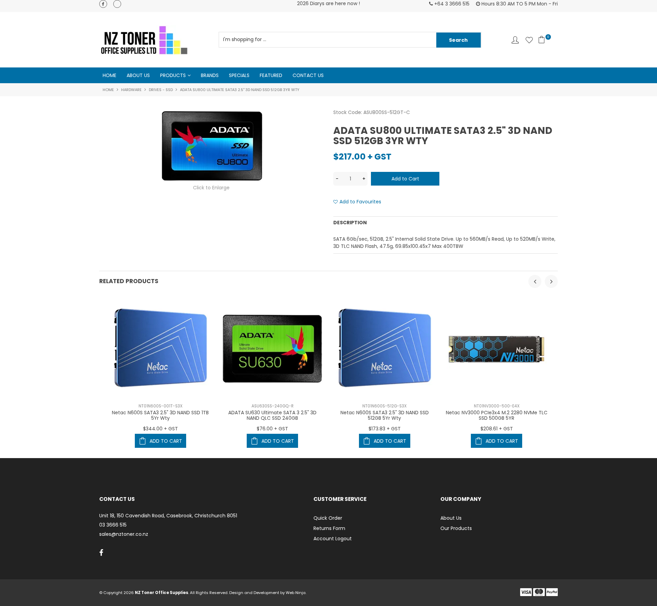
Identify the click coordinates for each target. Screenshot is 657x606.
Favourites (529, 39)
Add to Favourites (360, 201)
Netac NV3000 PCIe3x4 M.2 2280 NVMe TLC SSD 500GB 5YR (497, 415)
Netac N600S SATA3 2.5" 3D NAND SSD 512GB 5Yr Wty (384, 415)
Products (173, 75)
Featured (271, 75)
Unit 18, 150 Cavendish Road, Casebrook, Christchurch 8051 (168, 516)
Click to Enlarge (211, 187)
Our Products (456, 528)
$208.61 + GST (496, 428)
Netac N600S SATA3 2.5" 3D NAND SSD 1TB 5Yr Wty (160, 415)
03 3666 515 (113, 525)
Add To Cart (166, 441)
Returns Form (329, 528)
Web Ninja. (296, 592)
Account (515, 39)
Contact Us (308, 75)
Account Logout (332, 538)
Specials (239, 75)
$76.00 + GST (272, 428)
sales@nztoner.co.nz (123, 534)
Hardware (131, 89)
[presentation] (534, 281)
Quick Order (327, 518)
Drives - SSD (161, 89)
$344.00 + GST (160, 428)
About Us (138, 75)
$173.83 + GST (385, 428)
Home (109, 75)
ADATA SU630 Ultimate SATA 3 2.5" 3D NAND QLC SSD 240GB (272, 415)
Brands (210, 75)
